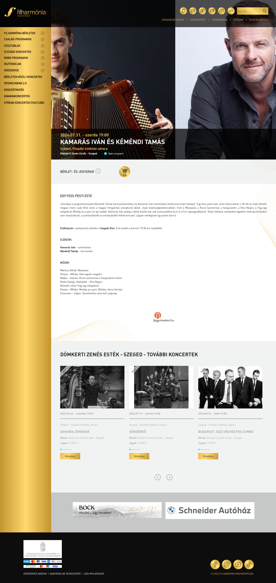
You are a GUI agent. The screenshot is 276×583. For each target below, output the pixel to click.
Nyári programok (16, 58)
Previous (158, 477)
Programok (219, 19)
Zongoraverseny (172, 19)
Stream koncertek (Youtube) (24, 102)
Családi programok (17, 39)
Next (169, 477)
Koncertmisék (14, 89)
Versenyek (11, 70)
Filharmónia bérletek (19, 33)
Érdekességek (258, 19)
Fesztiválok (12, 45)
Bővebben (70, 456)
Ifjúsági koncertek (17, 51)
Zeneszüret (198, 19)
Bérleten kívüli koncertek (23, 76)
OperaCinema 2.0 (15, 83)
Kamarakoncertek (17, 96)
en (231, 10)
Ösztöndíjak (12, 64)
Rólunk (239, 19)
